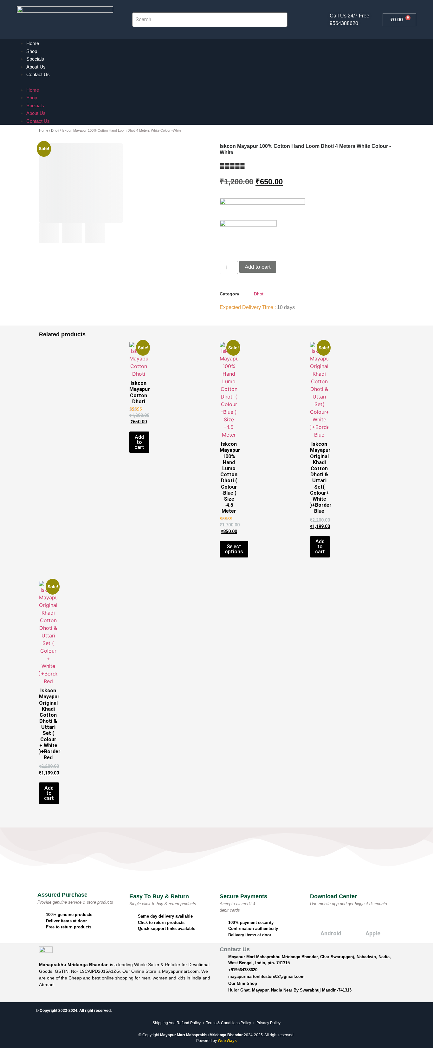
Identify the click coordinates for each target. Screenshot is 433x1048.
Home (32, 43)
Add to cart (258, 267)
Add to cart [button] (139, 442)
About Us (36, 66)
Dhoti (55, 130)
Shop (31, 51)
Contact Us (38, 74)
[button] (216, 82)
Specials (35, 59)
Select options (234, 549)
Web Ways (227, 1040)
